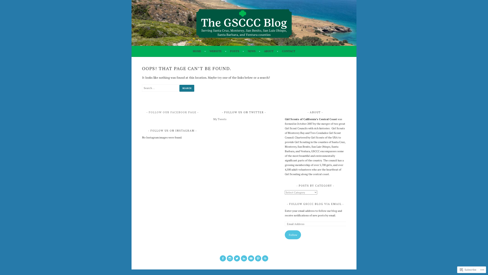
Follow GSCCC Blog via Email (315, 204)
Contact (288, 51)
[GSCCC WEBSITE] (265, 258)
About (269, 51)
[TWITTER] (237, 258)
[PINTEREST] (258, 258)
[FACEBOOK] (223, 258)
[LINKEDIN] (244, 258)
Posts (234, 51)
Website (215, 51)
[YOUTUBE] (251, 258)
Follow (293, 235)
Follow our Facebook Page (173, 112)
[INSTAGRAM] (230, 258)
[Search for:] (160, 88)
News (252, 51)
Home (197, 51)
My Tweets (219, 119)
